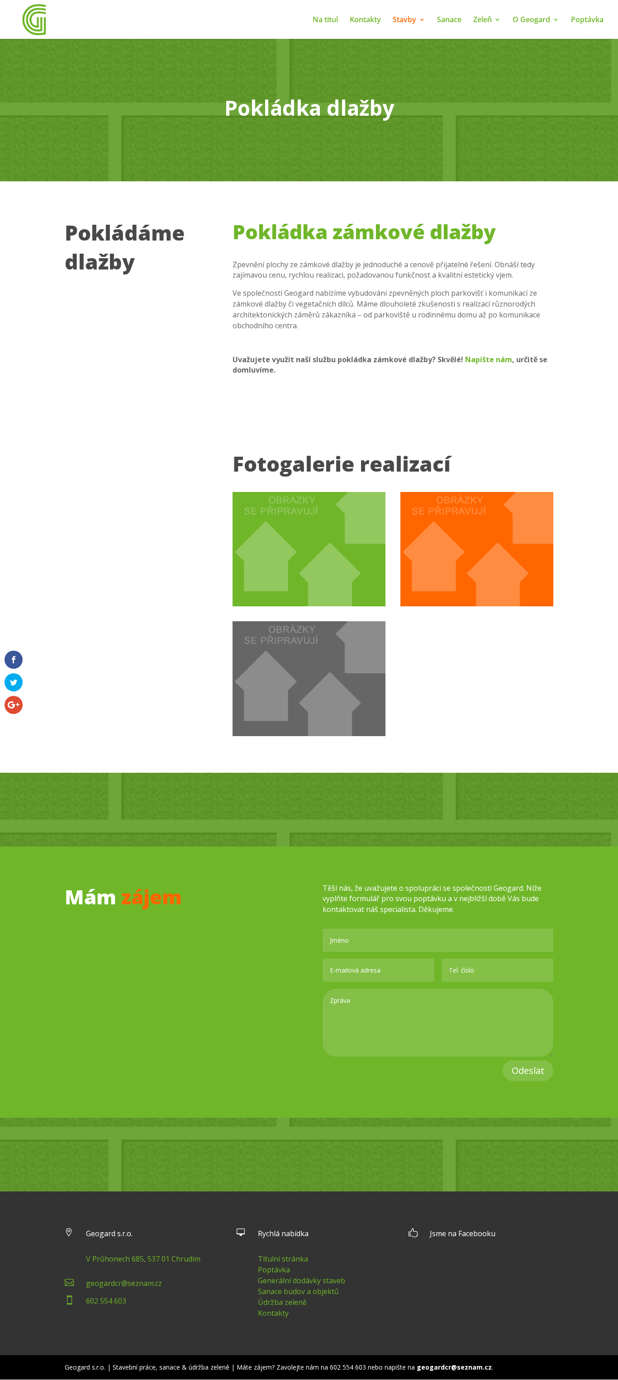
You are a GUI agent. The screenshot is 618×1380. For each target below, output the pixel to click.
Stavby (404, 20)
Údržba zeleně (282, 1302)
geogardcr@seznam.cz (124, 1283)
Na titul (325, 20)
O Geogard (531, 20)
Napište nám (488, 359)
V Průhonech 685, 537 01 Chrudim (143, 1259)
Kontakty (365, 20)
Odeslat (528, 1070)
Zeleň (482, 20)
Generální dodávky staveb (301, 1280)
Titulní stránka (283, 1259)
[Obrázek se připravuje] (309, 604)
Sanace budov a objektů (298, 1291)
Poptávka (587, 20)
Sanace (449, 20)
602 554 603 (106, 1301)
